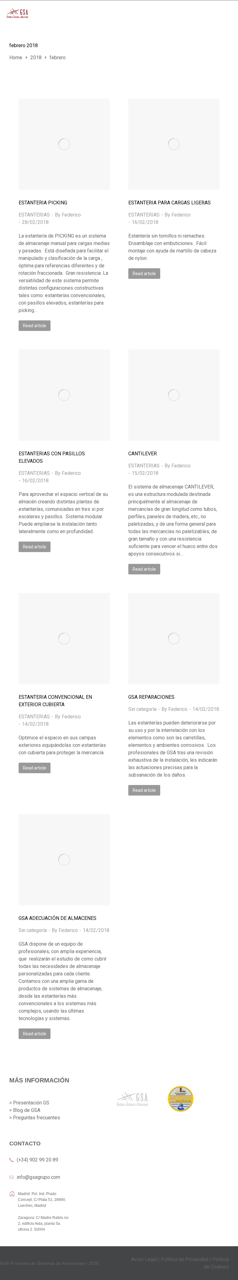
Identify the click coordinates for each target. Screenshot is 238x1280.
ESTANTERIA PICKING (43, 203)
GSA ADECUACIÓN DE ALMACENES (57, 918)
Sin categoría (142, 709)
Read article (34, 325)
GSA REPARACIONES (151, 697)
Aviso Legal (144, 1259)
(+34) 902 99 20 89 (37, 1160)
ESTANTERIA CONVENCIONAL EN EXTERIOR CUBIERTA (55, 700)
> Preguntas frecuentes (34, 1118)
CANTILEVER (142, 454)
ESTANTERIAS (34, 215)
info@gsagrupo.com (38, 1177)
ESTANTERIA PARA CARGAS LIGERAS (169, 203)
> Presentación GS (29, 1103)
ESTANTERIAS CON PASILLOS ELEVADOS (52, 457)
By (68, 215)
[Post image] (64, 144)
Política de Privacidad (184, 1259)
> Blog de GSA (24, 1110)
